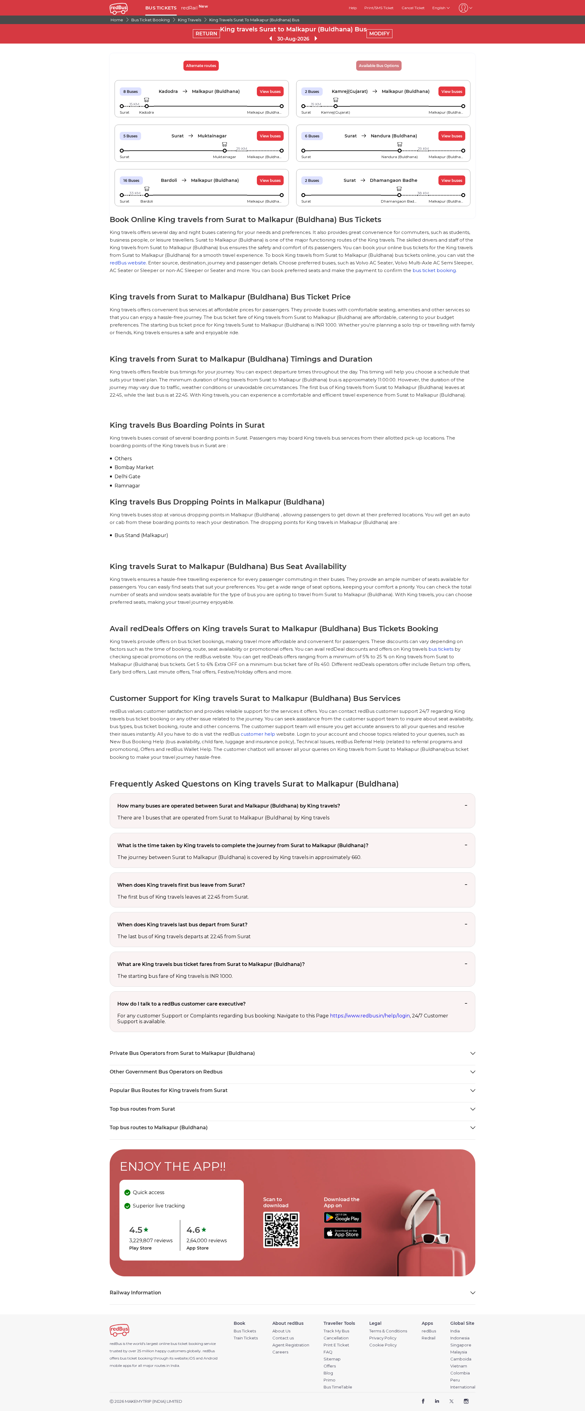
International (462, 1387)
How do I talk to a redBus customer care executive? (181, 1004)
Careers (280, 1352)
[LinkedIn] (437, 1401)
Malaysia (458, 1352)
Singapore (460, 1345)
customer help (258, 734)
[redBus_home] (125, 8)
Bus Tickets (245, 1331)
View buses (270, 91)
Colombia (460, 1373)
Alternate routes (201, 65)
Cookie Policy (383, 1345)
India (455, 1331)
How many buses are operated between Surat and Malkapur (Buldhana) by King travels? (228, 806)
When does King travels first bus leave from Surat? (181, 885)
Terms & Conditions (388, 1331)
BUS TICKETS (160, 8)
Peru (455, 1380)
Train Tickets (246, 1338)
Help (353, 7)
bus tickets (440, 649)
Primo (329, 1380)
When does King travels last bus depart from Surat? (182, 925)
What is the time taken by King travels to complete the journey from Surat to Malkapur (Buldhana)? (242, 845)
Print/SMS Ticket (379, 7)
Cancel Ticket (413, 7)
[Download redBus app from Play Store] (343, 1221)
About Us (281, 1331)
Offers (330, 1366)
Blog (328, 1373)
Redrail (428, 1338)
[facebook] (423, 1401)
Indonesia (460, 1338)
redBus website (128, 263)
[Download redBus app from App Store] (343, 1237)
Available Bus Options (379, 65)
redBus (209, 1351)
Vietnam (458, 1366)
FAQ (328, 1352)
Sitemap (332, 1359)
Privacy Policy (382, 1338)
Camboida (460, 1359)
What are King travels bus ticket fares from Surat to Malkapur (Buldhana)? (211, 964)
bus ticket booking (434, 270)
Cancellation (336, 1338)
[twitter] (451, 1401)
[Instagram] (466, 1401)
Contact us (283, 1338)
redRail (194, 8)
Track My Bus (336, 1331)
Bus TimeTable (338, 1387)
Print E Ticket (336, 1345)
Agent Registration (290, 1345)
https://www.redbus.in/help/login (370, 1016)
